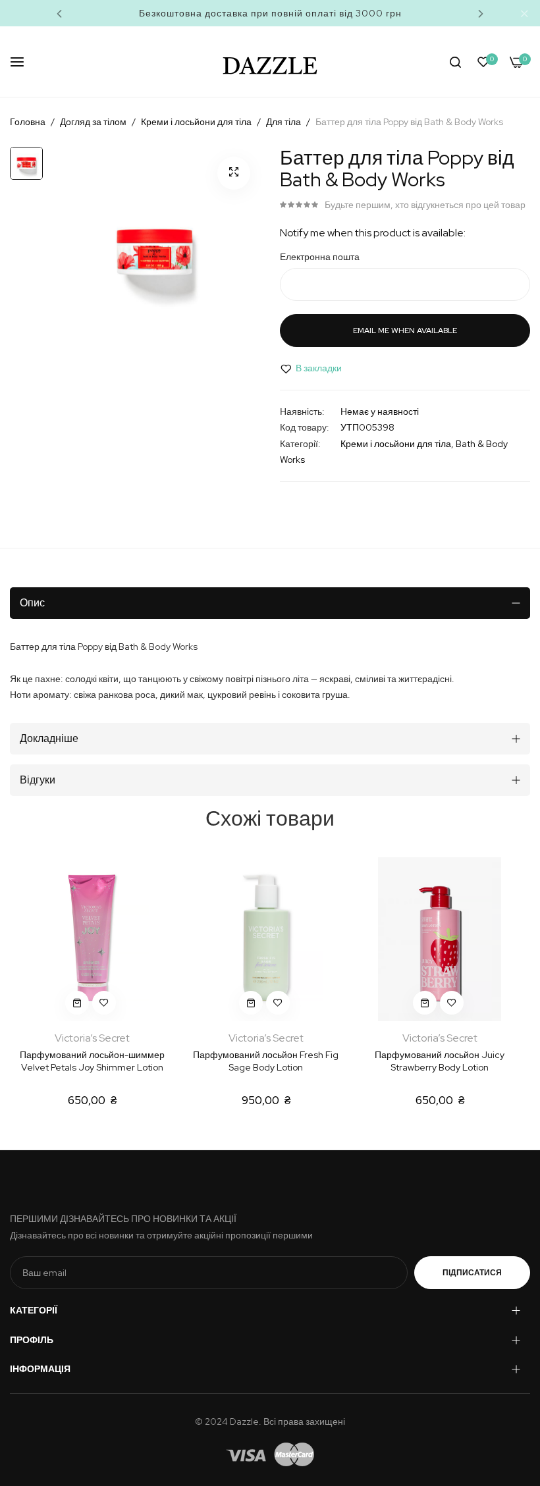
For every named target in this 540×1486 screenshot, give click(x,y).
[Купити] (77, 1003)
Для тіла (283, 122)
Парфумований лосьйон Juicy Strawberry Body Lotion (439, 1061)
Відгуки (37, 780)
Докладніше (49, 738)
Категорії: (300, 444)
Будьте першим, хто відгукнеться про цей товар (425, 204)
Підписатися (472, 1272)
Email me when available (405, 330)
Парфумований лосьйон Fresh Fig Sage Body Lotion (265, 1061)
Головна (27, 122)
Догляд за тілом (93, 122)
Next (481, 13)
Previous (59, 13)
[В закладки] (104, 1003)
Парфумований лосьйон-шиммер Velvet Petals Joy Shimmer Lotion (92, 1061)
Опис (32, 603)
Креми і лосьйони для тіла (196, 122)
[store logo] (269, 61)
